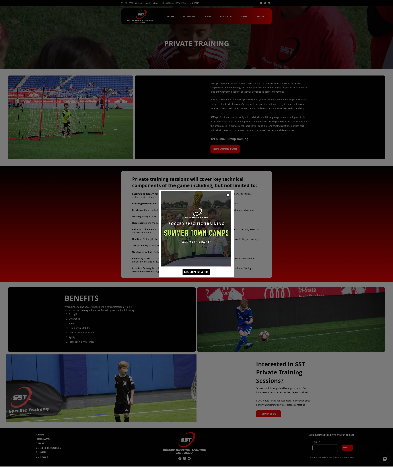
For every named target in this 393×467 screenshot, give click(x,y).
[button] (228, 195)
